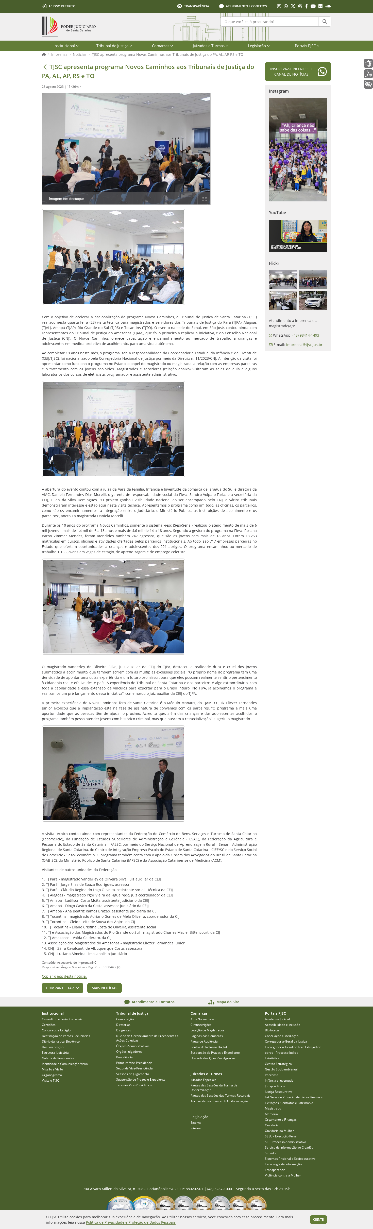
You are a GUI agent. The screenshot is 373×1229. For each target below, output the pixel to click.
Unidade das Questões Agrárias (213, 1058)
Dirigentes (123, 1030)
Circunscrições (201, 1025)
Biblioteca (272, 1030)
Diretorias (123, 1025)
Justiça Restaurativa (279, 1091)
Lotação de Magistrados (208, 1030)
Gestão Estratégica (278, 1064)
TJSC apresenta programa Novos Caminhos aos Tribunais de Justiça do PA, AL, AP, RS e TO (167, 54)
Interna (196, 1128)
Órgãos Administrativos (132, 1046)
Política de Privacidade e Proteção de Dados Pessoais (131, 1222)
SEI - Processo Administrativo (285, 1142)
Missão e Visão (52, 1069)
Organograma (52, 1075)
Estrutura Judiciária (55, 1052)
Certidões (49, 1025)
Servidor (271, 1153)
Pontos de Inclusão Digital (209, 1047)
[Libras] (368, 63)
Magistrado (273, 1108)
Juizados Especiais (203, 1080)
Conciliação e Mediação (281, 1036)
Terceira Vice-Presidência (134, 1085)
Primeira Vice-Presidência (134, 1063)
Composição (125, 1019)
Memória (271, 1114)
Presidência (124, 1057)
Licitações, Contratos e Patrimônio (289, 1103)
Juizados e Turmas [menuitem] (209, 45)
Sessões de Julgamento (132, 1074)
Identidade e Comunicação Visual (65, 1064)
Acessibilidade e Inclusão (282, 1025)
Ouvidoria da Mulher (279, 1131)
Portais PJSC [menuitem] (305, 45)
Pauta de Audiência (204, 1041)
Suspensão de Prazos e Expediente (140, 1079)
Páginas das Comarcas (207, 1036)
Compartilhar (60, 987)
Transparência (275, 1170)
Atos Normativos (202, 1019)
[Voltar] (45, 66)
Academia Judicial (277, 1019)
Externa (196, 1122)
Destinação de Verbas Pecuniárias (66, 1036)
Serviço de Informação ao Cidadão (289, 1147)
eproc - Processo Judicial (282, 1052)
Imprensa (59, 54)
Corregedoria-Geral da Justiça (286, 1041)
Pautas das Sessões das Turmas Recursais (220, 1095)
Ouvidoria (272, 1125)
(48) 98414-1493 (306, 335)
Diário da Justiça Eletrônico (61, 1041)
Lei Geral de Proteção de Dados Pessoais (294, 1097)
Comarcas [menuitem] (160, 45)
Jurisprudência (275, 1086)
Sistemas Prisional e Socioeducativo (290, 1158)
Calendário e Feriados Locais (62, 1019)
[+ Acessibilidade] (368, 84)
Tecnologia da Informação (283, 1164)
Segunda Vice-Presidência (134, 1068)
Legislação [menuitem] (257, 45)
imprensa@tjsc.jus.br (304, 344)
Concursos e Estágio (56, 1030)
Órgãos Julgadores (129, 1051)
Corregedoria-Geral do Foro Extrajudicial (293, 1047)
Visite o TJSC (50, 1080)
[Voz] (368, 73)
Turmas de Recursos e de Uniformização (219, 1101)
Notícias (80, 54)
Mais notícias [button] (104, 987)
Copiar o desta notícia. (64, 976)
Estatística (272, 1058)
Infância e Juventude (279, 1080)
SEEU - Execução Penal (281, 1136)
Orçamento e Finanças (281, 1119)
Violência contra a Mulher (283, 1175)
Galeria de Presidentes (58, 1058)
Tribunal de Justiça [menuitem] (112, 45)
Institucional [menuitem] (64, 45)
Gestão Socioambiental (281, 1069)
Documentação (52, 1047)
